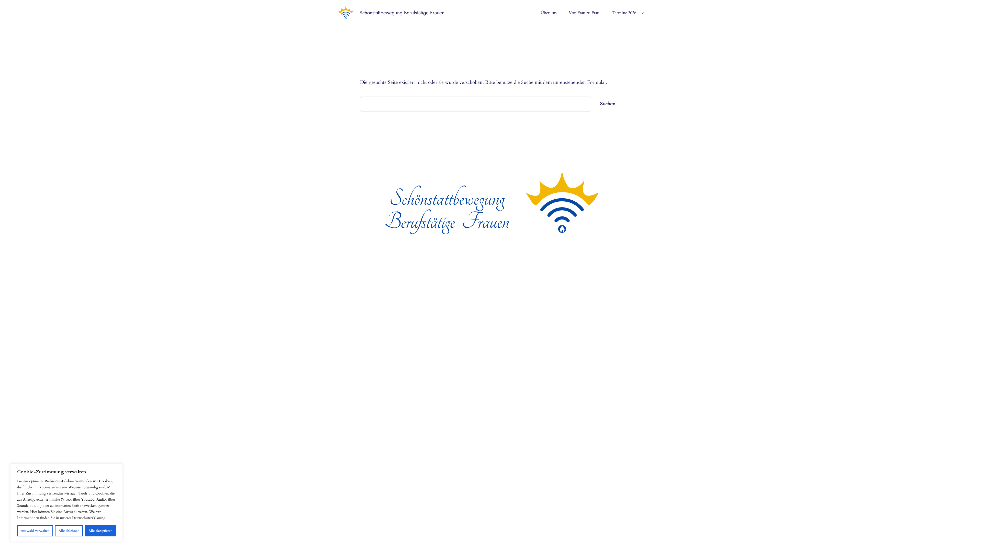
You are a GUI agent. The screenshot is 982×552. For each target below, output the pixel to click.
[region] (66, 503)
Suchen (607, 103)
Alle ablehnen (69, 530)
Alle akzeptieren (100, 530)
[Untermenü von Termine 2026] (642, 13)
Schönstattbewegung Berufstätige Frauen (402, 12)
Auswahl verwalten (35, 530)
